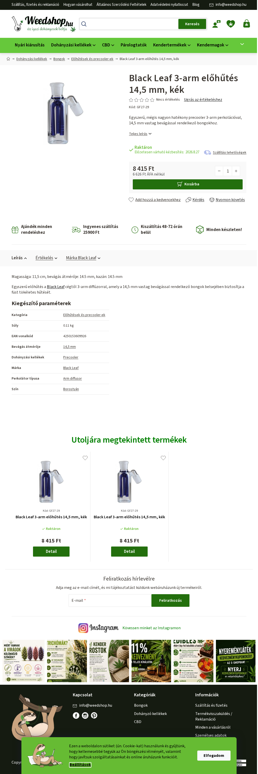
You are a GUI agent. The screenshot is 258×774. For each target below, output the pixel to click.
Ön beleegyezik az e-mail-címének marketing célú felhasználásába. (155, 424)
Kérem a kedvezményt (155, 407)
